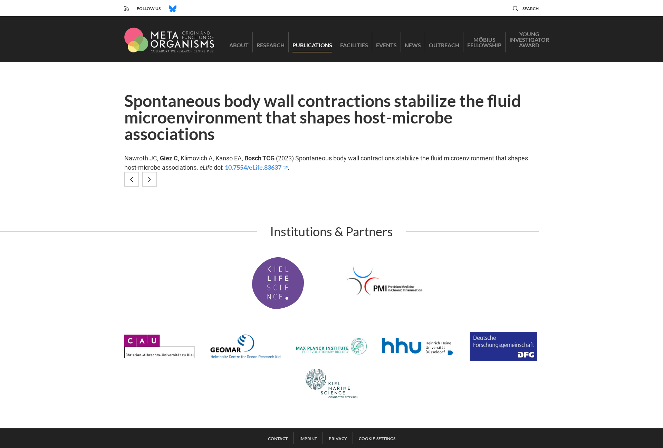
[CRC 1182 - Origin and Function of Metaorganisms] (169, 40)
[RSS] (126, 7)
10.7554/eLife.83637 (253, 167)
